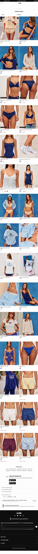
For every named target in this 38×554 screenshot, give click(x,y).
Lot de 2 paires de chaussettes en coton (24, 159)
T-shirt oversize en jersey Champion (5, 277)
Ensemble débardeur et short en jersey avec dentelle (26, 188)
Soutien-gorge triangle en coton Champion (25, 218)
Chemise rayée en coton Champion (5, 247)
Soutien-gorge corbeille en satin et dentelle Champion (7, 70)
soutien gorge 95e (8, 470)
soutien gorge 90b (24, 470)
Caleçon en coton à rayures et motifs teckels (25, 457)
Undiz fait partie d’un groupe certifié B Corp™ (12, 505)
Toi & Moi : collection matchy (21, 0)
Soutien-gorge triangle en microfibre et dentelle (25, 129)
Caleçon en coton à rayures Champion (24, 247)
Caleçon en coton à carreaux (23, 426)
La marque (20, 8)
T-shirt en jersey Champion (3, 336)
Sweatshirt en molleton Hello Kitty (4, 395)
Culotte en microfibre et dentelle (4, 129)
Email (1, 524)
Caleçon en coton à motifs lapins (4, 426)
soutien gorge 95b (30, 470)
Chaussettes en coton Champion (23, 277)
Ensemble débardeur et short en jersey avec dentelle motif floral (8, 188)
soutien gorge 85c (19, 470)
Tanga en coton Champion (3, 218)
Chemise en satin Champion (23, 70)
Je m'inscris (34, 500)
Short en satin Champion (22, 336)
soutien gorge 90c (13, 470)
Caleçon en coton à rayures (23, 395)
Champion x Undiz (7, 0)
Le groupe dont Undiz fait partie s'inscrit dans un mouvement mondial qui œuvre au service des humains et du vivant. (19, 506)
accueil (17, 8)
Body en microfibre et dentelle (4, 159)
